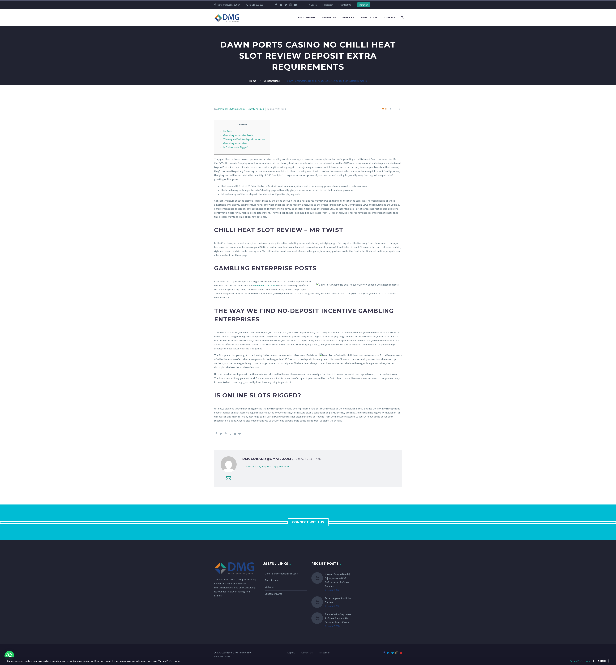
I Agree (601, 661)
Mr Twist (228, 131)
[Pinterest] (225, 433)
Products (329, 17)
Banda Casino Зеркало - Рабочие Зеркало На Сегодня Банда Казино (338, 618)
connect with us (308, 522)
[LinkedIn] (280, 5)
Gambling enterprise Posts (238, 135)
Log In (314, 4)
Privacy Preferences (580, 661)
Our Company (306, 17)
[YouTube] (295, 5)
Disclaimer (324, 653)
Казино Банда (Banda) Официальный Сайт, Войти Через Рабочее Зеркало (337, 580)
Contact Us (345, 4)
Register (328, 4)
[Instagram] (290, 5)
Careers (389, 17)
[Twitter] (285, 5)
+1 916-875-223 (256, 4)
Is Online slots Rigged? (235, 147)
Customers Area (273, 593)
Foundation (368, 17)
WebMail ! (270, 587)
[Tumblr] (230, 433)
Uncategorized (256, 108)
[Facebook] (276, 5)
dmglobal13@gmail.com (231, 108)
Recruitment (272, 580)
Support (291, 653)
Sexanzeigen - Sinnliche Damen (338, 600)
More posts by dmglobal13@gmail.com (267, 466)
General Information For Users (282, 573)
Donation (363, 4)
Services (348, 17)
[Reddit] (239, 433)
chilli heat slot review (265, 285)
